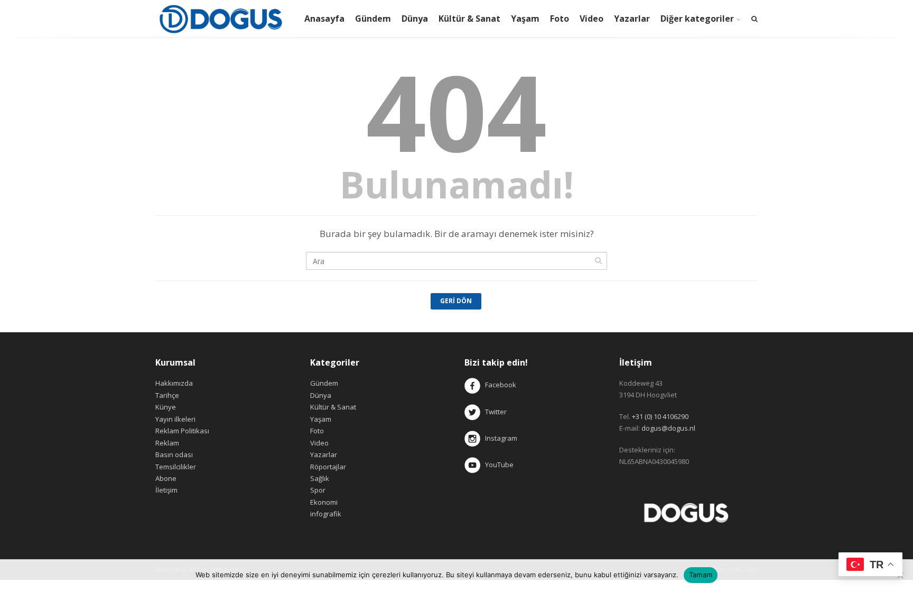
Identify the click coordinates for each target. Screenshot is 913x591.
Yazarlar (632, 18)
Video (591, 18)
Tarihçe (167, 395)
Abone (165, 478)
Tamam (700, 574)
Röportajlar (328, 466)
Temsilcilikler (175, 466)
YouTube (497, 464)
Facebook (500, 385)
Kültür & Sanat (469, 18)
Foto (559, 18)
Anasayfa (324, 18)
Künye (165, 407)
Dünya (415, 18)
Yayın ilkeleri (175, 419)
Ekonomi (324, 502)
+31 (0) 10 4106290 (660, 416)
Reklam (167, 443)
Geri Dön (456, 300)
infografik (325, 514)
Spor (317, 490)
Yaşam (525, 18)
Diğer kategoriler (697, 18)
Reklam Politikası (182, 430)
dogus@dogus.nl (668, 428)
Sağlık (319, 478)
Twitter (493, 411)
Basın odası (174, 454)
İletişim (166, 490)
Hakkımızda (174, 383)
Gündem (373, 18)
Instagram (499, 438)
